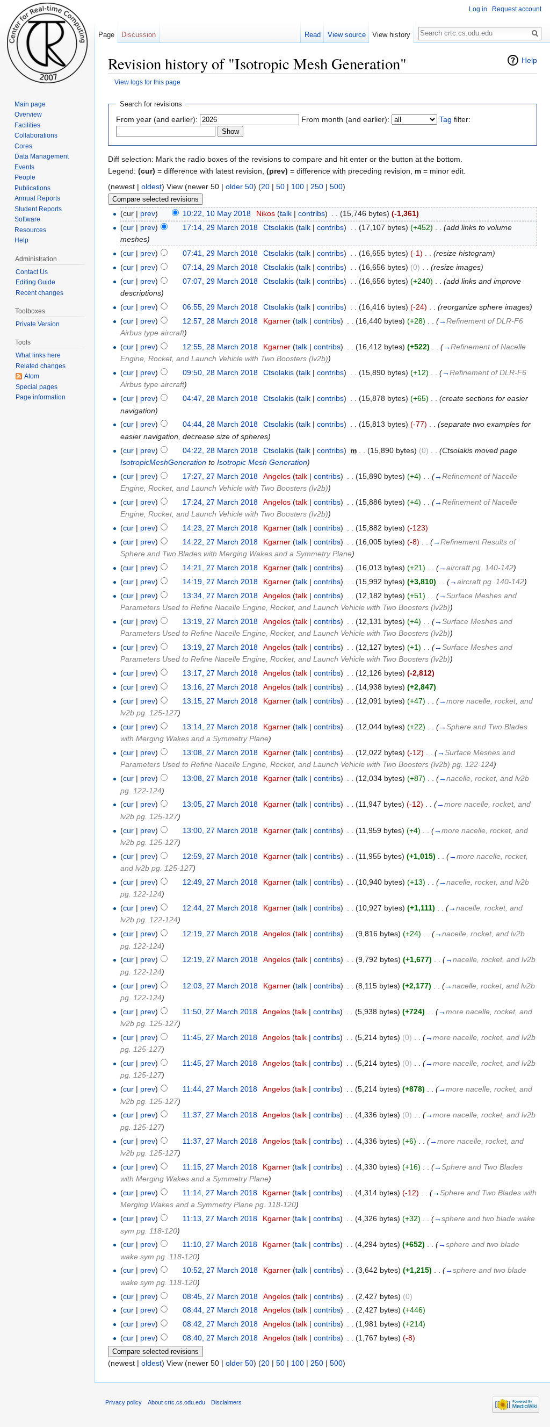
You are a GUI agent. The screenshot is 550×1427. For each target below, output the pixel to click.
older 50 (240, 186)
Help (529, 60)
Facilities (27, 125)
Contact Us (32, 272)
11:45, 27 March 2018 (220, 1037)
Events (24, 167)
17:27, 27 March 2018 (220, 476)
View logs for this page (147, 81)
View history (391, 35)
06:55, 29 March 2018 (220, 307)
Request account (516, 9)
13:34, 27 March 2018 (220, 595)
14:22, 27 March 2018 (220, 541)
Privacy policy (123, 1402)
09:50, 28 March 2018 (220, 372)
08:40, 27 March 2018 (220, 1337)
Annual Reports (37, 198)
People (25, 177)
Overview (28, 114)
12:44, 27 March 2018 (220, 907)
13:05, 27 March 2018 (220, 804)
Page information (41, 397)
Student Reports (38, 209)
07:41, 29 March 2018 (220, 253)
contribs (311, 213)
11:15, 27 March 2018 (220, 1167)
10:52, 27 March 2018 (220, 1270)
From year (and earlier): (157, 119)
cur (128, 227)
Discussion (138, 35)
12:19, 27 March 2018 (220, 933)
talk (286, 213)
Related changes (41, 366)
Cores (23, 146)
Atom (31, 376)
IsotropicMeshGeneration (163, 462)
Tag (445, 119)
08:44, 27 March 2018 (220, 1310)
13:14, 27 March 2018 (220, 726)
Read (313, 35)
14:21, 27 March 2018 (220, 567)
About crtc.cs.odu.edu (176, 1402)
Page (106, 35)
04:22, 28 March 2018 (220, 450)
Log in (478, 9)
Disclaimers (226, 1402)
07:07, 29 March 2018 (220, 281)
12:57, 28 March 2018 (220, 321)
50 (280, 186)
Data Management (42, 156)
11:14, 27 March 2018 (220, 1192)
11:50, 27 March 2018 (220, 1011)
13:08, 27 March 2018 (220, 752)
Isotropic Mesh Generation (262, 462)
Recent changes (39, 293)
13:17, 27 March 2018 (220, 673)
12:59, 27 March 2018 (220, 856)
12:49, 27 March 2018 (220, 882)
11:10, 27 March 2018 (220, 1244)
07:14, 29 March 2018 (220, 267)
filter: (455, 119)
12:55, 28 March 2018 (220, 346)
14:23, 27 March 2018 (220, 528)
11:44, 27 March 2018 (220, 1089)
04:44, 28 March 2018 (220, 424)
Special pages (36, 387)
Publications (32, 188)
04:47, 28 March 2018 (220, 398)
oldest (151, 186)
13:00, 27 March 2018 (220, 830)
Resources (30, 230)
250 (316, 186)
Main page (30, 104)
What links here (38, 355)
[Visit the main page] (47, 43)
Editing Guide (35, 282)
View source (347, 35)
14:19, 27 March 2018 (220, 581)
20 (265, 186)
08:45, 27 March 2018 (220, 1296)
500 (336, 186)
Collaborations (36, 135)
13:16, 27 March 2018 (220, 687)
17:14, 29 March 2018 (220, 227)
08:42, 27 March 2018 (220, 1324)
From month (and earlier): (345, 119)
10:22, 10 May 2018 (217, 213)
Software (27, 219)
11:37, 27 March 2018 (220, 1114)
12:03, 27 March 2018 (220, 985)
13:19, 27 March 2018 (220, 621)
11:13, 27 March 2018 (220, 1218)
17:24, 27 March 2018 (220, 502)
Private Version (38, 324)
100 (297, 186)
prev (147, 213)
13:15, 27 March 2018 (220, 701)
